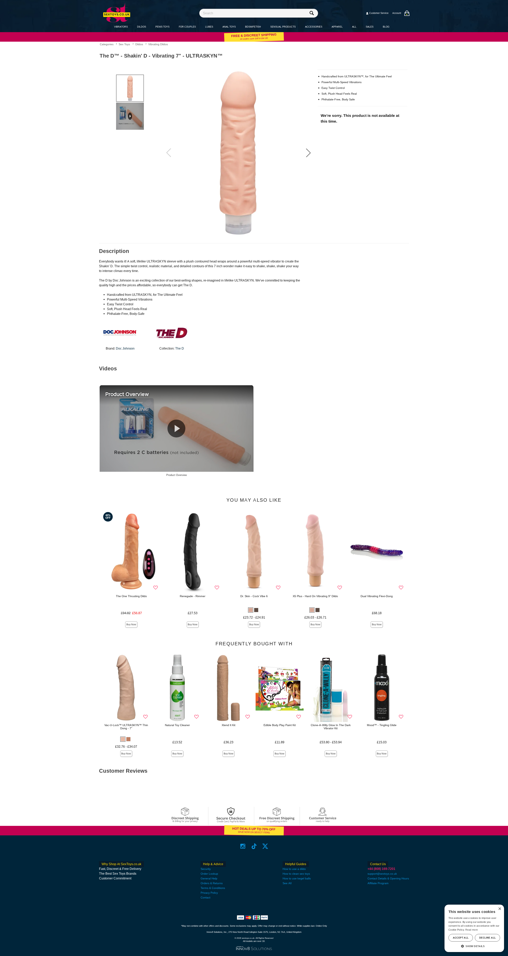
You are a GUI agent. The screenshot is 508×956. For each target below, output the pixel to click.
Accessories (313, 26)
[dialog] (474, 928)
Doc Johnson (125, 348)
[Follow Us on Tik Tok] (254, 846)
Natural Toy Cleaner (177, 725)
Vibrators (121, 26)
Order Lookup (209, 873)
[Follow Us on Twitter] (265, 846)
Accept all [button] (461, 937)
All (354, 26)
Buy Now (131, 624)
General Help (209, 878)
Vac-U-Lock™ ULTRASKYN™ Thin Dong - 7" (126, 726)
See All (287, 883)
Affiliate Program (378, 883)
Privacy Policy (209, 893)
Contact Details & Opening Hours (388, 878)
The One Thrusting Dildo (131, 596)
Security (206, 869)
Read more (471, 929)
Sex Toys (124, 44)
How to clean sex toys (296, 873)
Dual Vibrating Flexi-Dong (377, 596)
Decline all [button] (487, 937)
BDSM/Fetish (253, 26)
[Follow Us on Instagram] (243, 846)
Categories (107, 44)
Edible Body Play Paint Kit (280, 725)
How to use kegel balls (297, 878)
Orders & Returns (212, 883)
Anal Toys (229, 26)
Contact (205, 897)
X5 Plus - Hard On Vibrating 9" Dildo (315, 596)
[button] (308, 152)
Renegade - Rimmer (192, 596)
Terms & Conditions (213, 888)
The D (179, 348)
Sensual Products (283, 26)
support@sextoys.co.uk (382, 873)
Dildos (141, 26)
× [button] (499, 908)
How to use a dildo (294, 869)
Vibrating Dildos (158, 44)
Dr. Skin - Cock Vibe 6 (254, 596)
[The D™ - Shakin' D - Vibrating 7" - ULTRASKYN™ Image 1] (238, 152)
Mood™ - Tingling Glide (381, 725)
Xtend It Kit (228, 725)
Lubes (209, 26)
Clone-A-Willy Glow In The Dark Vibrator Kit (331, 726)
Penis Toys (162, 26)
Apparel (337, 26)
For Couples (187, 26)
